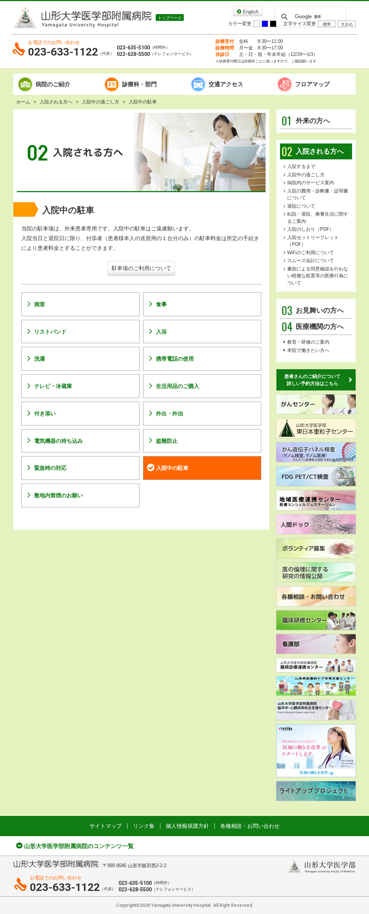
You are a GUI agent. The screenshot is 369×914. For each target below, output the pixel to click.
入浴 (161, 331)
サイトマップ (105, 826)
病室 (39, 304)
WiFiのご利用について (310, 252)
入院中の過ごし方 (100, 102)
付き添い (45, 413)
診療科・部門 (139, 84)
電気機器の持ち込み (58, 441)
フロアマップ (312, 84)
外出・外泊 (169, 413)
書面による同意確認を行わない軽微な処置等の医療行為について (317, 276)
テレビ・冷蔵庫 (53, 386)
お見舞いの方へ (312, 310)
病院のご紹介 (53, 84)
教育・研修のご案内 (308, 342)
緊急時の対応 (50, 468)
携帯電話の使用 (175, 359)
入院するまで (301, 166)
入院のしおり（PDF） (310, 229)
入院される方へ (56, 102)
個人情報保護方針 (187, 826)
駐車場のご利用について (141, 268)
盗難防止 (167, 441)
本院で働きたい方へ (308, 350)
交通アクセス (226, 84)
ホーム (23, 102)
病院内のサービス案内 (310, 182)
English (250, 11)
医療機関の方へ (312, 327)
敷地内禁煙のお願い (58, 495)
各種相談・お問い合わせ (250, 826)
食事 (161, 304)
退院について (301, 206)
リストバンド (50, 331)
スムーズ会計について (310, 260)
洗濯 (39, 359)
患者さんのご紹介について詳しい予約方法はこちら (312, 380)
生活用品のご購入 (177, 386)
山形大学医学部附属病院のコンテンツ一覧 (79, 846)
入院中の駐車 (172, 468)
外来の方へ (305, 121)
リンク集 (144, 826)
